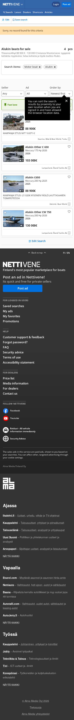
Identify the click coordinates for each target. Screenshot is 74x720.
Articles (48, 12)
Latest (18, 12)
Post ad (66, 4)
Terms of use (12, 357)
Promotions (11, 321)
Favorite (68, 146)
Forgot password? (15, 342)
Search (9, 12)
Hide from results (6, 116)
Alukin (37, 127)
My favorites (11, 316)
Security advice (13, 352)
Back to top (37, 252)
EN (68, 252)
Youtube (14, 418)
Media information (15, 383)
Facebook (15, 410)
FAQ (6, 347)
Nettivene (12, 4)
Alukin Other (37, 157)
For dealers (10, 388)
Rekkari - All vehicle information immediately (22, 430)
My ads (8, 311)
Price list (8, 378)
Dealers (27, 12)
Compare (6, 127)
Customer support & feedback (23, 337)
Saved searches (13, 306)
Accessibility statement (18, 362)
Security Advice (18, 438)
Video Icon (13, 218)
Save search (21, 19)
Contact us (10, 393)
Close (66, 101)
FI (64, 252)
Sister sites (22, 4)
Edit (7, 19)
